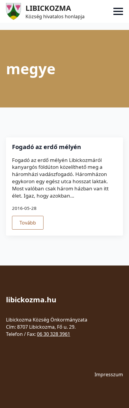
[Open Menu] (118, 11)
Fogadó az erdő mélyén (46, 147)
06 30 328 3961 (53, 334)
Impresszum (108, 374)
